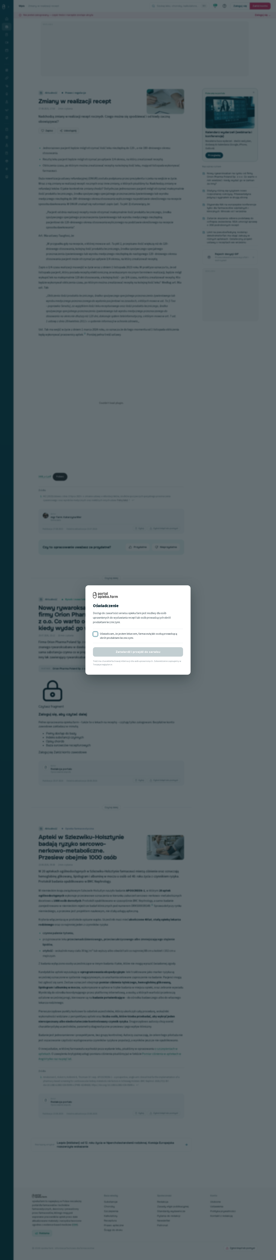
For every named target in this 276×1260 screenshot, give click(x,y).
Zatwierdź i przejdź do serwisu (138, 652)
